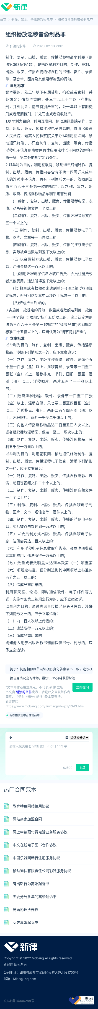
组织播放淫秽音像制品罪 (25, 715)
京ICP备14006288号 (19, 1001)
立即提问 (82, 687)
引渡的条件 (18, 46)
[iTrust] (81, 1003)
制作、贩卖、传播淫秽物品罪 (32, 20)
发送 (82, 767)
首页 (3, 20)
